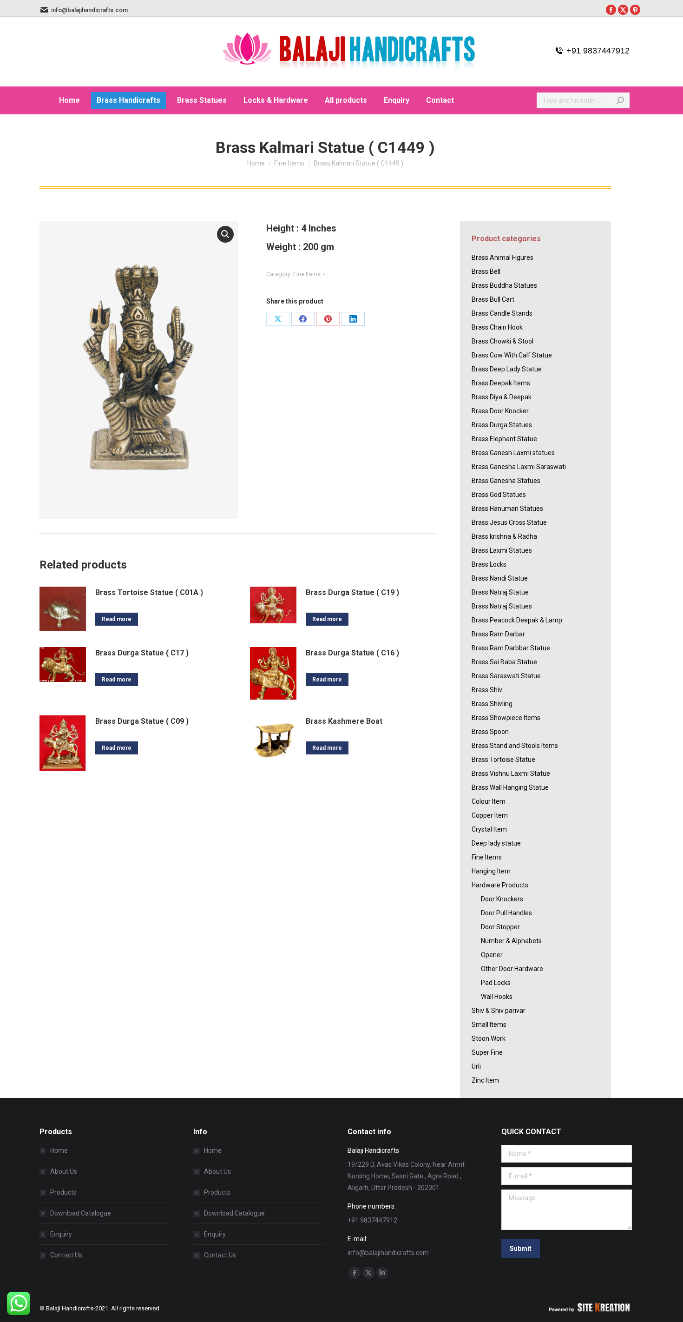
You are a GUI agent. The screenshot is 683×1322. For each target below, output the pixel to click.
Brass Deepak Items (501, 383)
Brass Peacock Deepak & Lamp (517, 620)
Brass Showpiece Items (506, 717)
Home (59, 1150)
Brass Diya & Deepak (502, 397)
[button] (225, 234)
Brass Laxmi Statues (502, 550)
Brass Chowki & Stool (502, 341)
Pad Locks (496, 982)
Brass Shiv (487, 690)
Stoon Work (489, 1038)
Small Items (489, 1024)
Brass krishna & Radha (504, 536)
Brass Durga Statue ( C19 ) (352, 592)
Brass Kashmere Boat (344, 721)
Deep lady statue (496, 843)
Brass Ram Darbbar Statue (511, 648)
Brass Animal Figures (502, 257)
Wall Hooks (496, 996)
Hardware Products (500, 885)
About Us (63, 1171)
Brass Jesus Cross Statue (509, 522)
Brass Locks (489, 564)
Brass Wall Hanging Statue (510, 787)
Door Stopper (500, 927)
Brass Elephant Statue (504, 439)
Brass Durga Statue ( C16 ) (352, 652)
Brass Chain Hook (497, 327)
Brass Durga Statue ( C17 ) (142, 652)
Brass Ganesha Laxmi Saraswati (519, 466)
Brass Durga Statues (502, 425)
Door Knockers (502, 899)
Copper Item (490, 815)
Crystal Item (489, 829)
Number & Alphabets (511, 941)
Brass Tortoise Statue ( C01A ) (149, 592)
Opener (492, 954)
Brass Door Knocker (500, 411)
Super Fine (487, 1052)
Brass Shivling (492, 703)
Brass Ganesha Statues (506, 480)
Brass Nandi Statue (500, 578)
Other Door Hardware (512, 968)
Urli (476, 1066)
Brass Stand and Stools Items (515, 745)
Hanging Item (491, 871)
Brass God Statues (499, 494)
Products (63, 1192)
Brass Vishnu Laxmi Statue (511, 773)
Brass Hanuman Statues (507, 508)
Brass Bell (486, 271)
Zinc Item (485, 1080)
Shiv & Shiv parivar (498, 1010)
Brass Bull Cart (493, 299)
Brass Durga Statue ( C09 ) (142, 721)
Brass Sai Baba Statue (504, 662)
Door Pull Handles (506, 913)
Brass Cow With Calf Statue (512, 355)
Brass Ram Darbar (498, 634)
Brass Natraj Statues (502, 606)
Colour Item (489, 801)
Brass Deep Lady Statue (507, 369)
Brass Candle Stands (502, 313)
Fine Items (307, 274)
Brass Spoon (490, 731)
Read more (116, 619)
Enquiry (61, 1234)
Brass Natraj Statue (500, 592)
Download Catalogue (80, 1213)
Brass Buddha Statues (504, 285)
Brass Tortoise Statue (503, 759)
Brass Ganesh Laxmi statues (513, 452)
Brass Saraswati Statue (506, 676)
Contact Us (66, 1255)
